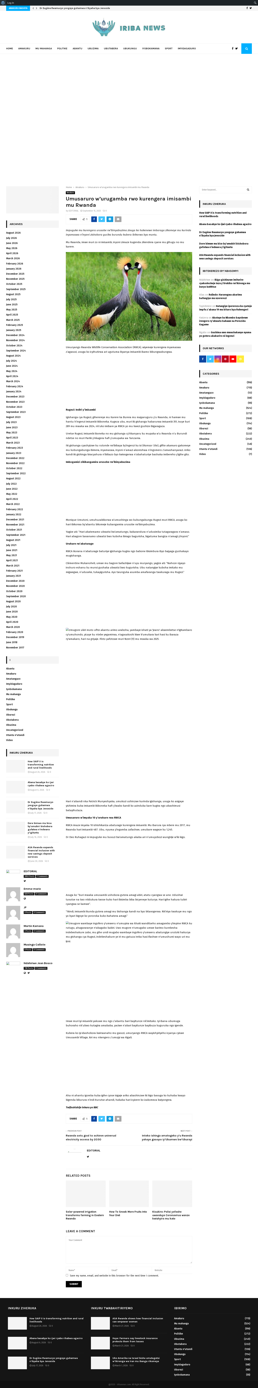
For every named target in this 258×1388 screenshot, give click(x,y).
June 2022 (12, 488)
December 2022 (15, 458)
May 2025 (11, 309)
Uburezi (10, 714)
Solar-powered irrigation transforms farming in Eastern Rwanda (85, 1215)
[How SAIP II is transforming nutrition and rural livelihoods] (15, 766)
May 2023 (11, 432)
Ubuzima (93, 48)
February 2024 (14, 386)
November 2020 (15, 586)
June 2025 (11, 304)
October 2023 (14, 406)
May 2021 (11, 555)
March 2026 (13, 258)
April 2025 (12, 314)
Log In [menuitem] (10, 2)
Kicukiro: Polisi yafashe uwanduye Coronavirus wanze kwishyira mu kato (171, 1215)
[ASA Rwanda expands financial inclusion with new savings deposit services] (15, 852)
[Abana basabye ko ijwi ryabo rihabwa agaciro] (15, 787)
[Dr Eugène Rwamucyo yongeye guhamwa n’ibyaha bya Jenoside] (15, 807)
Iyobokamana (151, 48)
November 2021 (15, 524)
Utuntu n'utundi (15, 735)
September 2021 (15, 535)
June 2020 (12, 611)
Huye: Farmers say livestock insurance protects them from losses (135, 1340)
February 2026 (14, 263)
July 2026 (11, 238)
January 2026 (13, 268)
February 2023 (14, 447)
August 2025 (13, 294)
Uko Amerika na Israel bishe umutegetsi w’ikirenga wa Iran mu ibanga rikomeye (136, 1360)
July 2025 (11, 299)
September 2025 (15, 289)
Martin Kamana (34, 926)
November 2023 (15, 401)
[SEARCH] (248, 189)
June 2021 (11, 550)
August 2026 (13, 232)
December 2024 (15, 335)
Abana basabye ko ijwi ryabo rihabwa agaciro (41, 784)
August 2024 (13, 355)
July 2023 (11, 422)
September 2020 (16, 596)
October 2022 (14, 468)
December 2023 (15, 396)
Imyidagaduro (187, 48)
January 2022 (13, 514)
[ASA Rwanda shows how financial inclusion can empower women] (100, 1323)
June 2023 (12, 427)
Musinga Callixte (34, 944)
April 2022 (12, 499)
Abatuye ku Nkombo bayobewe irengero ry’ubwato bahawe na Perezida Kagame (223, 321)
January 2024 (13, 391)
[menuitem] (3, 3)
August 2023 (13, 417)
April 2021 (12, 560)
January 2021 (13, 575)
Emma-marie (32, 888)
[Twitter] (237, 48)
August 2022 (13, 478)
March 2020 (13, 627)
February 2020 (14, 632)
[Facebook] (233, 48)
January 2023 (13, 453)
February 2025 (14, 325)
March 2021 (12, 565)
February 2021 (14, 570)
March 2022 (13, 504)
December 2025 (15, 273)
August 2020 (13, 601)
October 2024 (14, 345)
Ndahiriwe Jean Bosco (38, 963)
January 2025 (13, 330)
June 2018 (11, 642)
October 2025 (14, 284)
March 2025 (12, 319)
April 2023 (12, 437)
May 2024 (11, 371)
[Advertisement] (129, 381)
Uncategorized (14, 730)
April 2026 (12, 253)
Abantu (77, 48)
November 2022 (15, 463)
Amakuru (24, 48)
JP (25, 907)
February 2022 (14, 509)
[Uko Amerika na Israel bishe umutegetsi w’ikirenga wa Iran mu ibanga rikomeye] (100, 1363)
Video (9, 740)
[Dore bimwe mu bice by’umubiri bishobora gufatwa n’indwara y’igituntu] (15, 828)
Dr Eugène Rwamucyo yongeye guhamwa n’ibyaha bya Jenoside (75, 8)
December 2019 (15, 637)
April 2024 (12, 376)
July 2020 (11, 606)
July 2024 (11, 360)
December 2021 (15, 519)
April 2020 (12, 622)
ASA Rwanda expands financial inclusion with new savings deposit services (41, 852)
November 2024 (15, 340)
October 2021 (14, 529)
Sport (169, 48)
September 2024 (16, 350)
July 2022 (11, 483)
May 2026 (11, 248)
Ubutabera (111, 48)
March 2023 (13, 442)
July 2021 (11, 545)
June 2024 (12, 365)
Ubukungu (130, 48)
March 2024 (13, 381)
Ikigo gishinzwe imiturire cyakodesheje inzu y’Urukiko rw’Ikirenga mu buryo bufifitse (224, 283)
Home (9, 48)
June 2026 (12, 243)
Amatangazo (13, 678)
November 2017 (15, 647)
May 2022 (11, 493)
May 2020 (11, 616)
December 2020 (15, 580)
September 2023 (16, 412)
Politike (62, 48)
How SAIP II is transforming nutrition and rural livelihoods (41, 764)
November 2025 (15, 278)
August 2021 (13, 540)
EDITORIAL (74, 211)
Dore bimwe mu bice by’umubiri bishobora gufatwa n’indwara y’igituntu (40, 828)
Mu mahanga (43, 48)
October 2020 (14, 591)
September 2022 (16, 473)
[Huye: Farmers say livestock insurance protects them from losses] (100, 1343)
